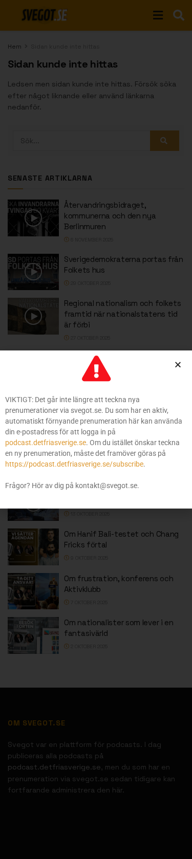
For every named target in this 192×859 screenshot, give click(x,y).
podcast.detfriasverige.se (45, 442)
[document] (96, 429)
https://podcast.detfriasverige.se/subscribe (74, 464)
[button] (178, 364)
